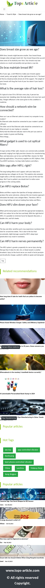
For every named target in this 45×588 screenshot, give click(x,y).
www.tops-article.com (22, 571)
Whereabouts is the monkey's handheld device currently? (20, 372)
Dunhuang (9, 456)
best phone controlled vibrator (18, 462)
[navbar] (4, 9)
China (7, 468)
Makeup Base (36, 468)
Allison (2, 524)
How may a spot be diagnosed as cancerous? (14, 539)
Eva (1, 542)
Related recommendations (20, 271)
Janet (1, 561)
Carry (1, 505)
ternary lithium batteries (10, 347)
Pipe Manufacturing (9, 418)
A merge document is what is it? (10, 520)
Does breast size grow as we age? (30, 14)
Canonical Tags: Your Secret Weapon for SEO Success (16, 501)
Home (2, 14)
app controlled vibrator (28, 450)
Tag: (2, 261)
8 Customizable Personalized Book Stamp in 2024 (17, 394)
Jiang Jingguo (10, 474)
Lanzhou (20, 468)
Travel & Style (11, 14)
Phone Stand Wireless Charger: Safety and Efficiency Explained (22, 323)
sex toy (8, 450)
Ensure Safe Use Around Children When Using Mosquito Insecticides (22, 558)
